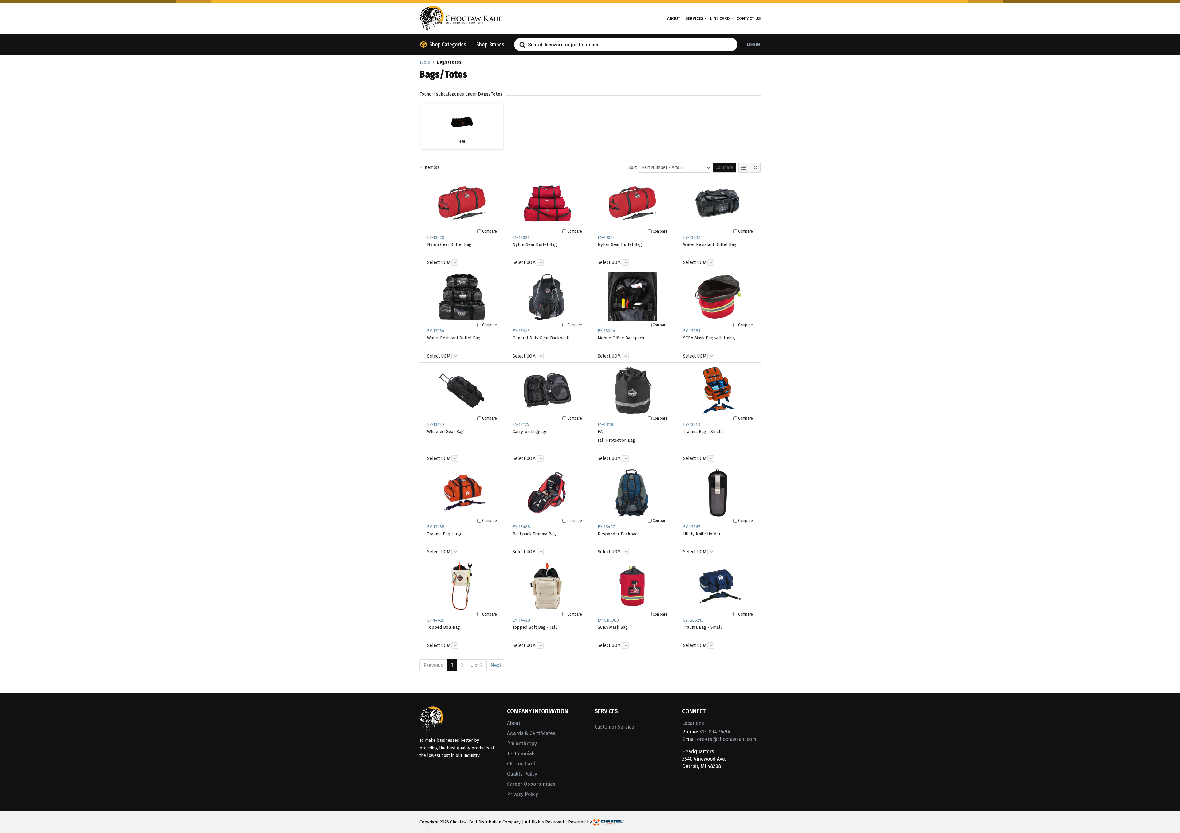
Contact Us (749, 18)
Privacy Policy (522, 794)
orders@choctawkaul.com (726, 739)
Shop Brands (490, 44)
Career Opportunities (531, 784)
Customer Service (614, 727)
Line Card (720, 18)
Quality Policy (522, 774)
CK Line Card (521, 764)
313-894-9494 (714, 732)
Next (495, 665)
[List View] (743, 168)
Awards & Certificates (531, 733)
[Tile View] (755, 168)
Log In (753, 44)
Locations (693, 723)
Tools (424, 62)
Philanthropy (522, 743)
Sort (632, 167)
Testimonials (521, 754)
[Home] (460, 18)
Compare (724, 167)
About (673, 18)
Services (694, 18)
